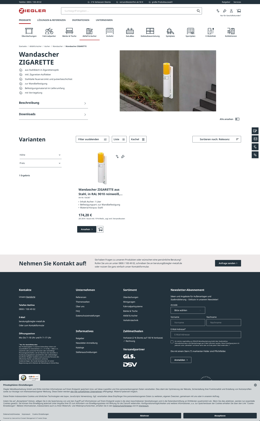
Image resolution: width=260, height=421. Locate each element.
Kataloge (80, 347)
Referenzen (81, 297)
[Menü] (38, 375)
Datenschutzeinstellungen (88, 315)
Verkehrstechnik (130, 320)
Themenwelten (83, 301)
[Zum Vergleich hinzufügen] (117, 156)
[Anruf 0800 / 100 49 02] (255, 146)
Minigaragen (129, 301)
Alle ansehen (227, 119)
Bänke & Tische (130, 311)
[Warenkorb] (238, 10)
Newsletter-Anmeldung (87, 342)
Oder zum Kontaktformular (31, 325)
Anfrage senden (227, 263)
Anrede (174, 305)
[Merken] (224, 10)
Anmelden (180, 359)
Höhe (22, 154)
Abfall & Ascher (130, 315)
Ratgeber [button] (226, 2)
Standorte (30, 297)
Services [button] (237, 2)
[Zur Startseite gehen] (32, 11)
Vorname (175, 317)
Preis (22, 163)
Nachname (212, 317)
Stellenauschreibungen (86, 352)
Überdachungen (130, 297)
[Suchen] (198, 10)
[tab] (29, 33)
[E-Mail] (255, 138)
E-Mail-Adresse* (178, 329)
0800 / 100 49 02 (27, 309)
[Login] (231, 10)
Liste (117, 139)
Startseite (23, 46)
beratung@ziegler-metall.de (32, 321)
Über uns (80, 306)
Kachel (135, 139)
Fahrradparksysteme (132, 306)
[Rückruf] (255, 154)
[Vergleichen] (217, 10)
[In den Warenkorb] (100, 229)
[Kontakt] (255, 130)
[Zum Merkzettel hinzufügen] (122, 156)
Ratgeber (80, 338)
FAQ (78, 311)
